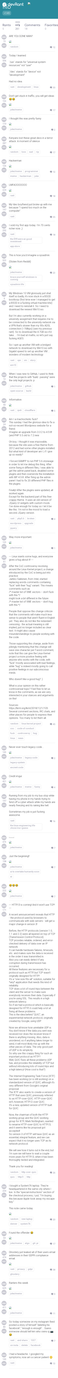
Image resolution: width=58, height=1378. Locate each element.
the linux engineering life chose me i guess (22, 826)
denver (13, 1224)
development (24, 87)
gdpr (30, 1269)
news (20, 738)
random (14, 46)
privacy (21, 1269)
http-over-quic (28, 1172)
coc (12, 728)
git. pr (36, 1243)
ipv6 (19, 410)
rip (37, 152)
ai (11, 876)
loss (23, 152)
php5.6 (20, 518)
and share (22, 1340)
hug (35, 733)
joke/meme (16, 109)
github (28, 386)
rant (12, 87)
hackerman (25, 176)
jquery (13, 528)
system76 (25, 1224)
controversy (24, 733)
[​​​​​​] (32, 1305)
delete (24, 1345)
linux (36, 87)
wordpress (15, 523)
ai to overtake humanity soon (24, 871)
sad (31, 152)
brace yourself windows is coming (23, 278)
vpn (19, 360)
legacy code (31, 757)
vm (25, 360)
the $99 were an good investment (21, 240)
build (28, 391)
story (32, 360)
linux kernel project (31, 723)
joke (36, 176)
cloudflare (30, 410)
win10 (13, 365)
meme (13, 176)
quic (12, 1177)
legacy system (17, 762)
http (28, 1177)
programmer (31, 171)
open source (16, 391)
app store (15, 246)
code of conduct (25, 728)
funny (37, 787)
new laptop (26, 1219)
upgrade (28, 523)
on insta (14, 1345)
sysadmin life (17, 284)
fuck (12, 733)
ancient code (16, 767)
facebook (35, 1345)
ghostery (14, 1274)
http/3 (21, 1177)
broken (30, 518)
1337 (33, 1340)
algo (27, 1243)
